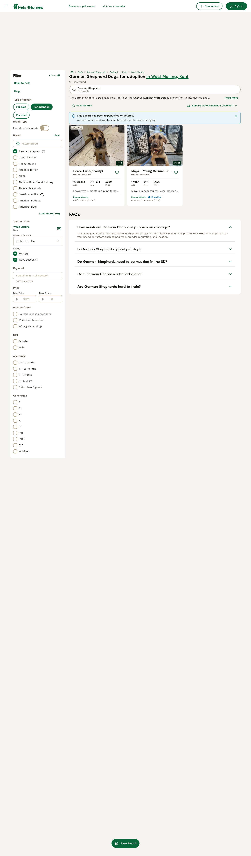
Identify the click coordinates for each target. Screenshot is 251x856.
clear (57, 135)
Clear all (54, 75)
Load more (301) (49, 213)
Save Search (84, 105)
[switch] (44, 128)
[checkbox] (15, 151)
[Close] (236, 116)
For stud (21, 115)
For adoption (42, 106)
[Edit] (58, 228)
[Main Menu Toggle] (6, 6)
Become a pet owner (82, 6)
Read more (231, 97)
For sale (21, 106)
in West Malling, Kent (167, 76)
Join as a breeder (114, 6)
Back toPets (22, 83)
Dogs (17, 91)
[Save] (117, 172)
